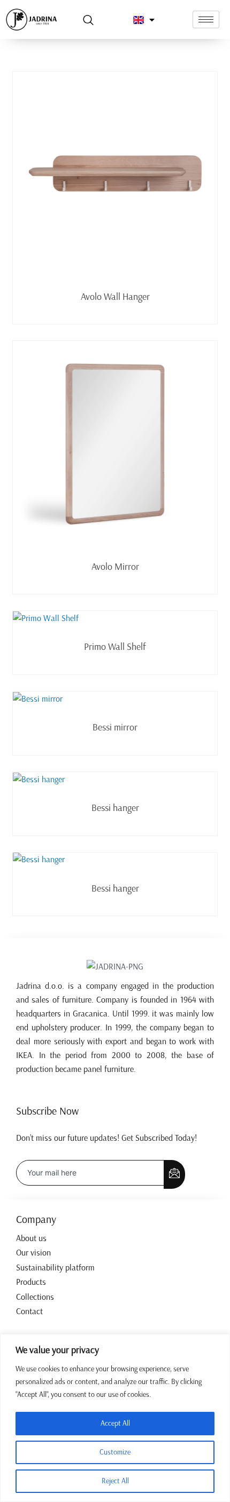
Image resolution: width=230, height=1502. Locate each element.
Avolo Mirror (115, 567)
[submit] (174, 1174)
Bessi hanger (115, 808)
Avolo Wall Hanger (115, 297)
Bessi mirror (115, 727)
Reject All (115, 1480)
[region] (115, 1418)
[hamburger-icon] (206, 19)
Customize (115, 1452)
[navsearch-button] (88, 20)
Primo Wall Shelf (115, 647)
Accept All (115, 1423)
